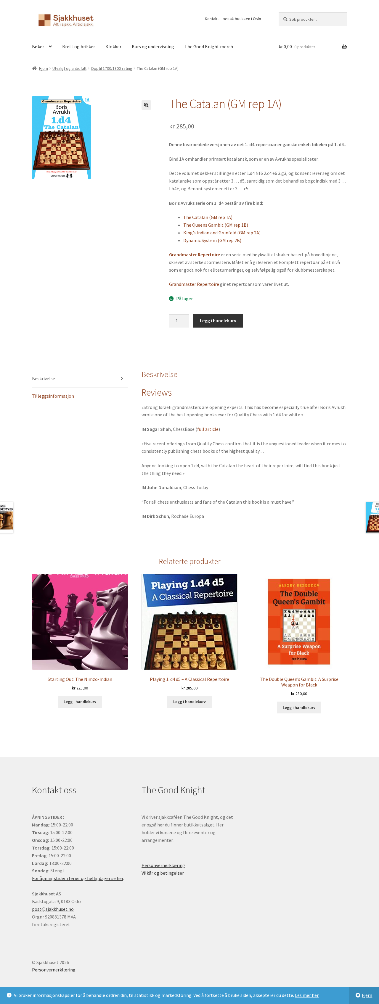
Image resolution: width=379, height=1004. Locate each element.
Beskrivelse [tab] (43, 378)
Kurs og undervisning (153, 46)
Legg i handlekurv (218, 320)
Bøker (38, 46)
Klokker (113, 46)
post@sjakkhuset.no (53, 909)
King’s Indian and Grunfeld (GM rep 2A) (222, 233)
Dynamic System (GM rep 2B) (212, 240)
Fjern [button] (367, 995)
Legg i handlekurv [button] (80, 701)
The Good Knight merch (208, 46)
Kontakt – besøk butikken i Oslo (233, 18)
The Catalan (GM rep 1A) (207, 217)
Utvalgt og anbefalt (69, 68)
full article (208, 429)
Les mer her (307, 995)
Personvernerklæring (163, 865)
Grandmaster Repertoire (194, 284)
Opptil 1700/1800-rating (111, 68)
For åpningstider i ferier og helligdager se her (77, 878)
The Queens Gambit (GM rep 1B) (215, 225)
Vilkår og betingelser (163, 873)
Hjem (43, 68)
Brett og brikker (78, 46)
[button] (146, 105)
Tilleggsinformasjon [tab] (53, 396)
